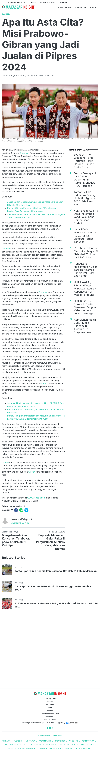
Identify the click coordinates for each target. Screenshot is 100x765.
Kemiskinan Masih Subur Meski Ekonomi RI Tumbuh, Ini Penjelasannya (85, 326)
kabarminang (45, 741)
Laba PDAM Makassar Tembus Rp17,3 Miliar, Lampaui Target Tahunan (85, 235)
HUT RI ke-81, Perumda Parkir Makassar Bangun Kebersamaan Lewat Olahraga (85, 307)
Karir (50, 707)
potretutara (88, 741)
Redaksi (50, 702)
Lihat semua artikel (20, 523)
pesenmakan (84, 748)
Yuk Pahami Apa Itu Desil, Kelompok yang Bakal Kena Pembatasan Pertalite (86, 217)
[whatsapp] (21, 510)
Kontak (50, 711)
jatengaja (54, 748)
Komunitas (80, 7)
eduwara (41, 748)
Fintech (63, 2)
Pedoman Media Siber (50, 714)
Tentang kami (50, 698)
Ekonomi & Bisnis (48, 2)
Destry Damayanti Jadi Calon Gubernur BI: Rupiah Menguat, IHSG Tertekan (85, 179)
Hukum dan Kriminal (17, 2)
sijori (60, 745)
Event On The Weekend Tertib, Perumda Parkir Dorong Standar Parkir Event (84, 161)
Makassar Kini (64, 7)
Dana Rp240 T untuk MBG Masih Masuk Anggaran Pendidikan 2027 (53, 588)
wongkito (73, 741)
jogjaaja (30, 741)
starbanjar (36, 745)
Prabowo (25, 153)
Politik (93, 7)
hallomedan (10, 745)
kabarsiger (60, 741)
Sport (33, 2)
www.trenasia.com (36, 497)
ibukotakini (13, 748)
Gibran (43, 383)
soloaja (23, 745)
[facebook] (16, 510)
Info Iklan (50, 704)
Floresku (18, 741)
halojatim (71, 745)
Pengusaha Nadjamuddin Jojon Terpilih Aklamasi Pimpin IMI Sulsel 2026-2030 (86, 270)
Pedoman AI (50, 717)
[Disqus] (50, 651)
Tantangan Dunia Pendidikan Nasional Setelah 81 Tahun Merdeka (55, 571)
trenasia (6, 741)
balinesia (50, 745)
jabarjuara (27, 748)
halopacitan (86, 745)
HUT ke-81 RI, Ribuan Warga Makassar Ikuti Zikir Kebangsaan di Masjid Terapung (86, 288)
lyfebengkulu (69, 748)
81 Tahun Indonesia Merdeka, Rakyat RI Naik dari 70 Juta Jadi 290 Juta (86, 253)
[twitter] (26, 510)
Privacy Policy (50, 720)
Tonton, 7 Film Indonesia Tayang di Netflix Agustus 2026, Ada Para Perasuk (84, 198)
